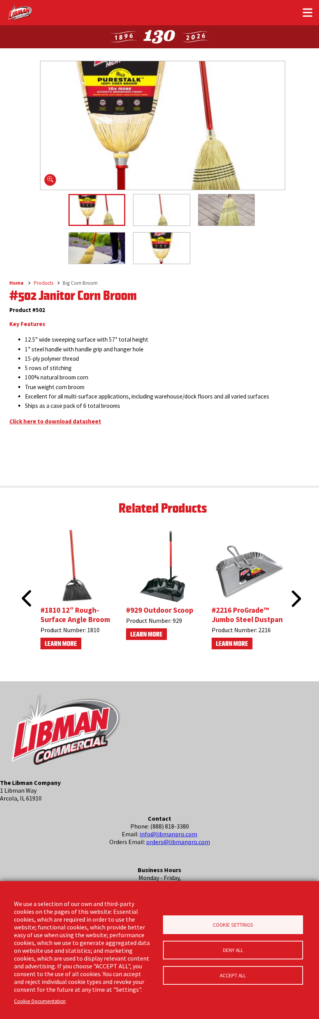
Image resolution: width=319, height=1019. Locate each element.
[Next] (295, 599)
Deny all (233, 950)
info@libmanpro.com (168, 834)
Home (16, 283)
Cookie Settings (233, 925)
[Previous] (24, 589)
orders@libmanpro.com (178, 842)
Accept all (233, 975)
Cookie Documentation (40, 1001)
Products (43, 283)
